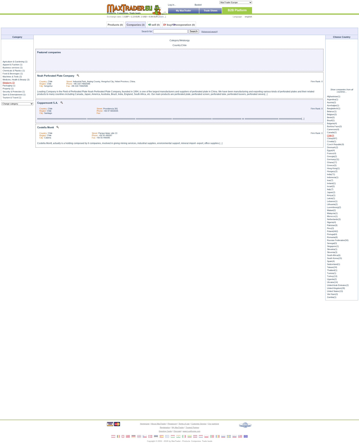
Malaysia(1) (332, 213)
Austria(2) (331, 102)
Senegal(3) (332, 243)
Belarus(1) (332, 111)
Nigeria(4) (331, 222)
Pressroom (172, 424)
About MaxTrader (158, 424)
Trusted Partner (192, 427)
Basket (198, 5)
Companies (136, 24)
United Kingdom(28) (336, 288)
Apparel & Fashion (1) (12, 64)
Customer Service (198, 424)
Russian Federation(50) (338, 240)
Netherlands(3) (334, 219)
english (248, 17)
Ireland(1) (331, 183)
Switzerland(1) (333, 264)
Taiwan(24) (332, 267)
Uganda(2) (332, 279)
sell (156, 24)
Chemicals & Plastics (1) (14, 70)
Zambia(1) (331, 297)
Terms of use (184, 424)
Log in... (172, 5)
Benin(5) (331, 117)
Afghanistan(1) (333, 96)
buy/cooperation (181, 24)
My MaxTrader (183, 10)
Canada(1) (332, 132)
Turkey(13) (332, 276)
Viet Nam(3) (332, 294)
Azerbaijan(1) (333, 105)
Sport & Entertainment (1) (14, 94)
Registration (165, 427)
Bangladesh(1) (333, 108)
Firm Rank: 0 (317, 81)
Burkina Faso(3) (334, 126)
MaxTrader (176, 441)
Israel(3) (331, 186)
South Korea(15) (334, 258)
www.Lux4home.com (191, 431)
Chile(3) (330, 135)
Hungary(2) (332, 171)
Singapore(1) (333, 246)
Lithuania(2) (332, 204)
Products (115, 24)
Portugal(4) (332, 234)
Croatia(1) (331, 141)
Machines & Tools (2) (12, 76)
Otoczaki (177, 431)
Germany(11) (333, 159)
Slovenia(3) (332, 252)
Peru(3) (330, 228)
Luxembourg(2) (334, 207)
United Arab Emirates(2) (338, 285)
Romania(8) (332, 237)
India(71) (331, 174)
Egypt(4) (331, 150)
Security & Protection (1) (14, 91)
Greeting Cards (165, 431)
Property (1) (8, 88)
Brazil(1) (331, 120)
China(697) (332, 138)
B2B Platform (237, 10)
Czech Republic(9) (335, 144)
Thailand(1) (332, 270)
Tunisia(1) (331, 273)
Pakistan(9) (332, 225)
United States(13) (335, 291)
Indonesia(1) (332, 177)
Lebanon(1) (332, 201)
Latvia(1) (331, 198)
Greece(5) (332, 165)
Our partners (213, 424)
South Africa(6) (333, 255)
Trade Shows (210, 10)
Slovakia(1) (332, 249)
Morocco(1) (332, 216)
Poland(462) (332, 231)
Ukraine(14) (332, 282)
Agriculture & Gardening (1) (15, 61)
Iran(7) (330, 180)
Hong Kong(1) (333, 168)
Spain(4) (331, 261)
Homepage (145, 424)
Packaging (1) (9, 85)
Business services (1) (13, 67)
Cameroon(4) (333, 129)
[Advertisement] (17, 49)
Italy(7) (330, 189)
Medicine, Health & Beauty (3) (16, 79)
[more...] (162, 17)
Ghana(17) (332, 162)
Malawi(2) (331, 210)
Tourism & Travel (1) (12, 97)
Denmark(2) (332, 147)
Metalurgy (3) (9, 82)
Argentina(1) (332, 99)
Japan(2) (331, 192)
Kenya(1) (331, 195)
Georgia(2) (332, 156)
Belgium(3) (332, 114)
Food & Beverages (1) (13, 73)
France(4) (331, 153)
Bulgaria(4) (332, 123)
